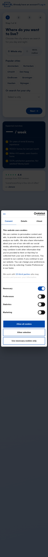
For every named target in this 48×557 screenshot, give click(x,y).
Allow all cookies (24, 324)
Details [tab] (24, 221)
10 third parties (23, 274)
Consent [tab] (9, 221)
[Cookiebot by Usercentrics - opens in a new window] (34, 214)
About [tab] (39, 221)
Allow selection (24, 332)
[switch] (41, 296)
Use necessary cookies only (24, 341)
